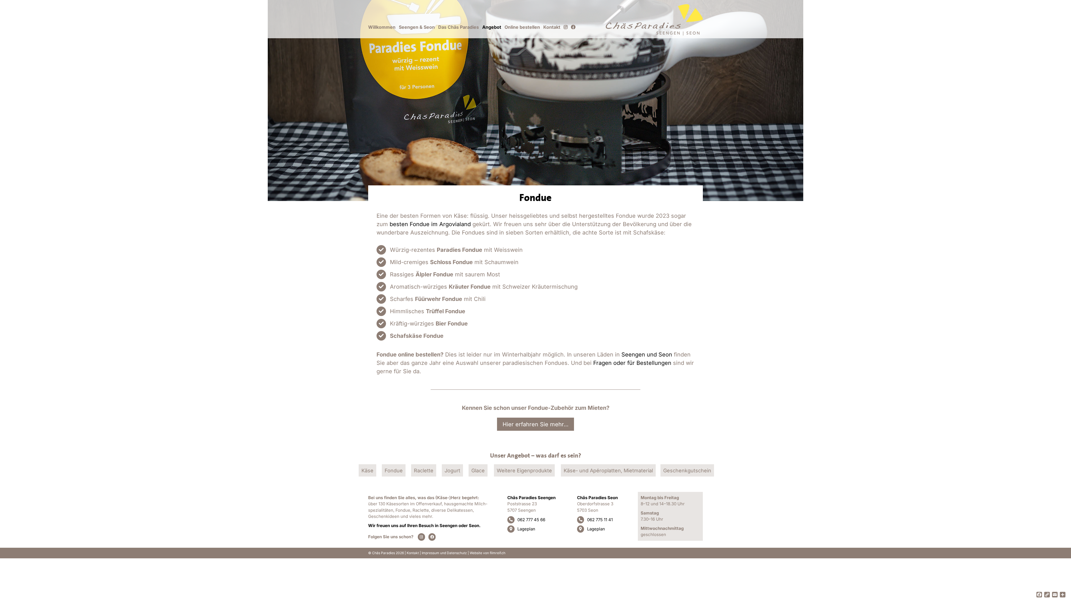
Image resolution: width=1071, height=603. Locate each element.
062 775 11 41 (600, 519)
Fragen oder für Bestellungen (632, 363)
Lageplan (526, 529)
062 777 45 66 (531, 519)
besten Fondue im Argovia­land (430, 224)
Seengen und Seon (646, 354)
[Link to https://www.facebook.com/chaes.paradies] (432, 536)
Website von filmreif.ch (487, 553)
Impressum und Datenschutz (444, 553)
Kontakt (413, 553)
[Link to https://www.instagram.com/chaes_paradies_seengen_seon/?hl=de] (421, 536)
